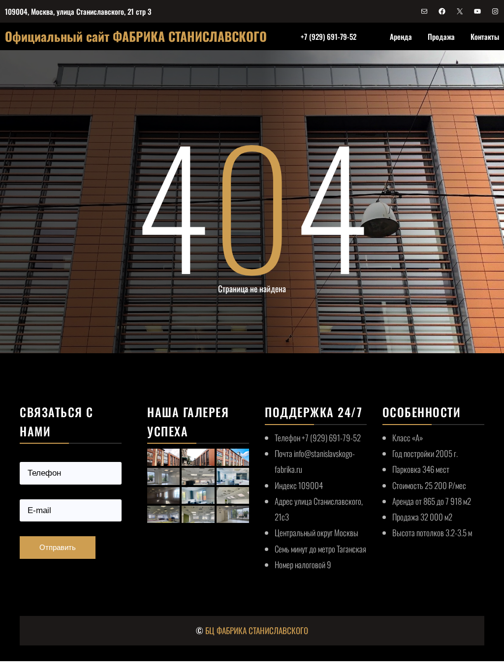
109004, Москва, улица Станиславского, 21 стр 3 (78, 11)
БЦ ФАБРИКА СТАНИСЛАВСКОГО (256, 630)
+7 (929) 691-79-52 (328, 36)
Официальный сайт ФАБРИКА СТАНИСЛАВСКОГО (136, 36)
